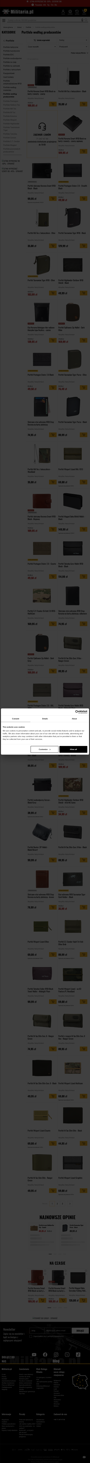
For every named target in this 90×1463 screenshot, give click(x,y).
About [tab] (74, 719)
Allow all (73, 749)
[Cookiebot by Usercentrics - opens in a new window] (77, 712)
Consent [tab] (15, 719)
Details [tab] (45, 719)
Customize (43, 749)
